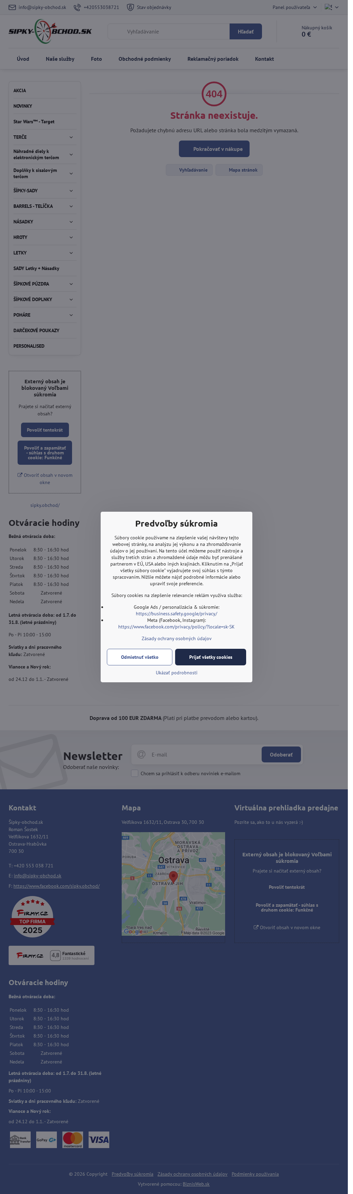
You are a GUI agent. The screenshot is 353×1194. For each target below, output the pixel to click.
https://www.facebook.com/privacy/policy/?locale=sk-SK (176, 627)
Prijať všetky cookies (210, 657)
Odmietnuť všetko (140, 657)
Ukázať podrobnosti (177, 673)
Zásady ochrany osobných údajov (177, 638)
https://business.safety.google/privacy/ (176, 613)
